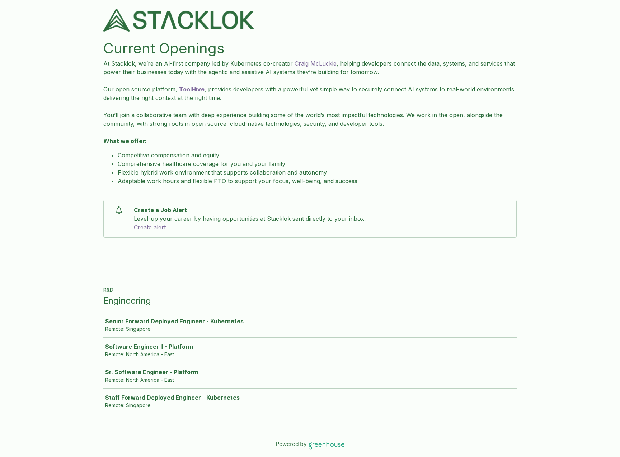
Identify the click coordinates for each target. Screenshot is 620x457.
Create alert (150, 227)
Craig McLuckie (316, 63)
